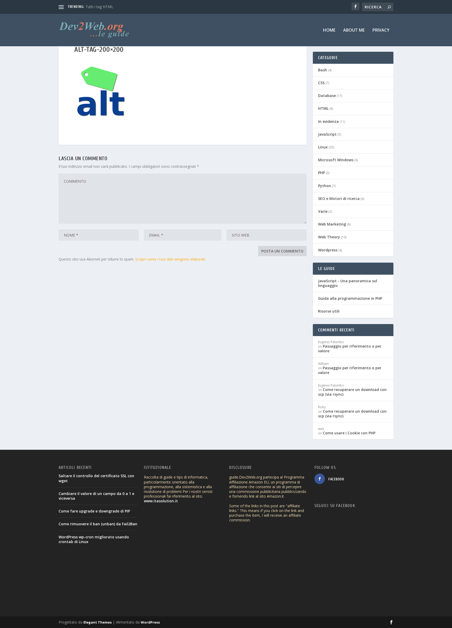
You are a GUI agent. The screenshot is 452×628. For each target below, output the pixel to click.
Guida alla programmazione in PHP (350, 298)
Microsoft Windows (335, 159)
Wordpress (327, 249)
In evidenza (328, 121)
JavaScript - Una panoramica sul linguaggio (347, 283)
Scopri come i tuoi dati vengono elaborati (170, 259)
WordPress (150, 622)
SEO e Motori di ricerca (339, 198)
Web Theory (329, 236)
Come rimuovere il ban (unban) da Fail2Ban (98, 523)
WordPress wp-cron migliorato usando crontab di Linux (94, 539)
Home (329, 30)
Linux (323, 147)
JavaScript (327, 134)
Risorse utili (329, 311)
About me (354, 30)
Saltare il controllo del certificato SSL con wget (96, 478)
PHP (321, 172)
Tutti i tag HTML (99, 6)
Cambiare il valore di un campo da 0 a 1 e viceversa (96, 496)
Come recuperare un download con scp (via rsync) (352, 392)
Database (327, 95)
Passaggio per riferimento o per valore (349, 348)
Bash (322, 69)
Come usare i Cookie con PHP (349, 432)
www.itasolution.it (161, 500)
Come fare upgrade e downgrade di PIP (94, 511)
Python (324, 185)
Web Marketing (332, 224)
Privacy (380, 30)
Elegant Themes (97, 622)
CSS (321, 82)
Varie (322, 211)
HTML (323, 108)
